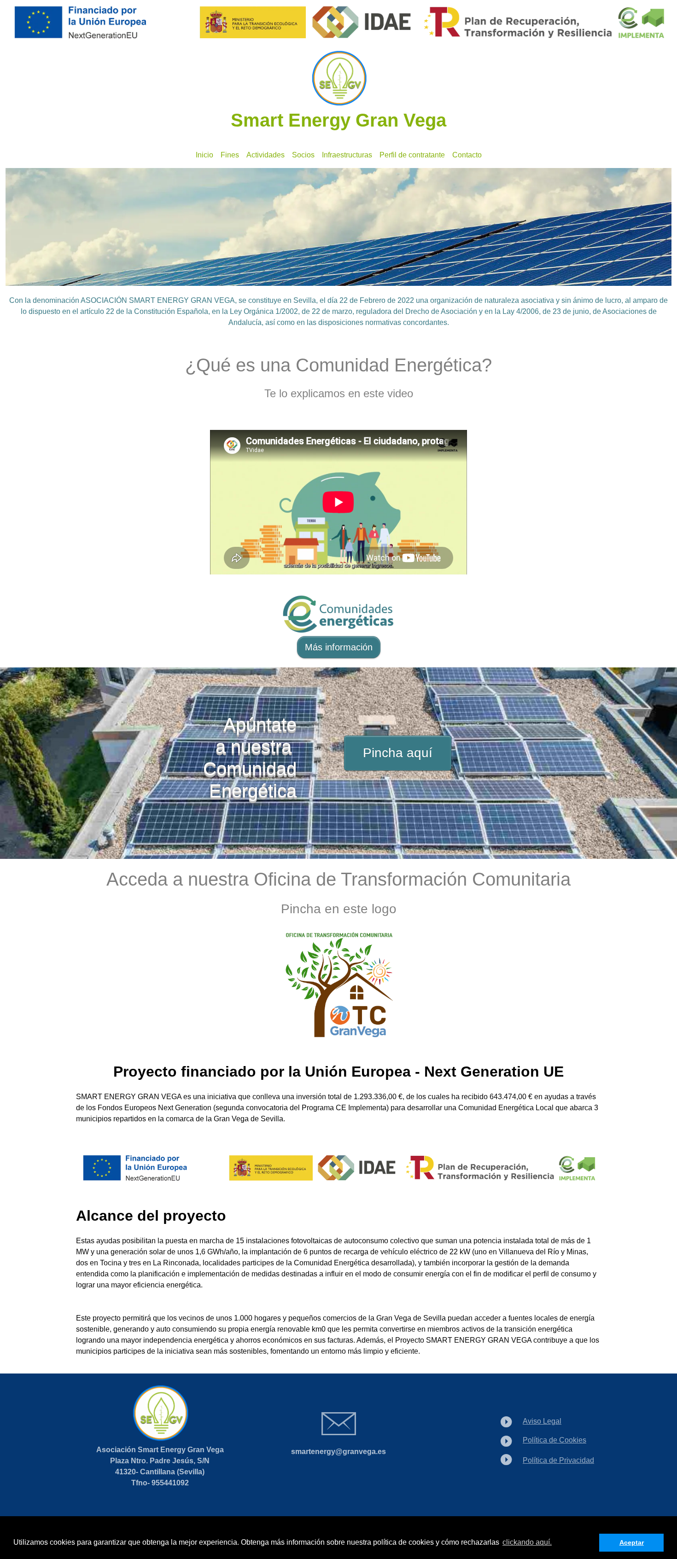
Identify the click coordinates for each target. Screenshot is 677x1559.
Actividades (265, 155)
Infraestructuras (347, 155)
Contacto (467, 155)
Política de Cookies (554, 1440)
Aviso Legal (542, 1421)
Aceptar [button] (631, 1542)
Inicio (204, 155)
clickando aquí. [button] (527, 1542)
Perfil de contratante (412, 155)
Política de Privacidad (558, 1460)
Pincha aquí (397, 753)
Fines (230, 155)
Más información (339, 647)
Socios (303, 155)
